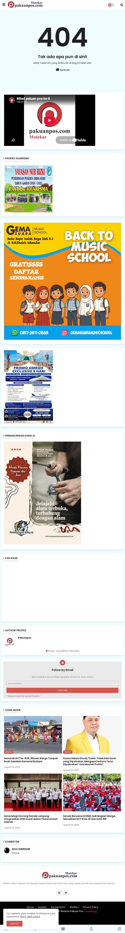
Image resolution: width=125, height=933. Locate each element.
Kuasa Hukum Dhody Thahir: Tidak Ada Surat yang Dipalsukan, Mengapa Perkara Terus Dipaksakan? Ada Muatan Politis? (89, 761)
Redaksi (42, 907)
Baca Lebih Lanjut (30, 916)
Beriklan (74, 907)
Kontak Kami (58, 907)
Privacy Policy (90, 907)
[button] (121, 5)
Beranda (64, 70)
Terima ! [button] (14, 923)
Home (30, 907)
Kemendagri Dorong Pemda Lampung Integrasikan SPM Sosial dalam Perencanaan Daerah (31, 819)
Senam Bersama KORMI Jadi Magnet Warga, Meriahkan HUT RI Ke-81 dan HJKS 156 (89, 817)
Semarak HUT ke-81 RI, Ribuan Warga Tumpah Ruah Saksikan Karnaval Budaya (31, 760)
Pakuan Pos (89, 919)
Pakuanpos (24, 637)
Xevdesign (91, 911)
